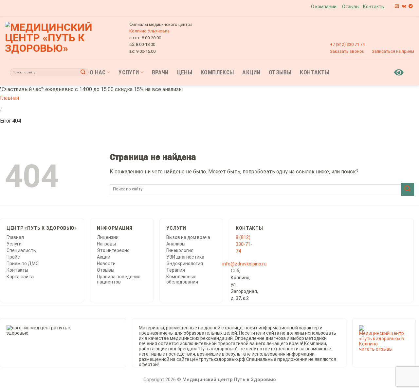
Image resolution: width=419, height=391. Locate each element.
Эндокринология (184, 263)
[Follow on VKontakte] (404, 6)
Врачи (160, 72)
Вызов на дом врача (188, 237)
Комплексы (217, 72)
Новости (106, 263)
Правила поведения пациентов (118, 279)
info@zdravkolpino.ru (244, 263)
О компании (324, 6)
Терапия (175, 270)
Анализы (175, 243)
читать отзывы (375, 349)
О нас (98, 72)
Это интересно (113, 250)
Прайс (13, 257)
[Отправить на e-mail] (397, 6)
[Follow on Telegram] (411, 6)
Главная (9, 98)
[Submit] (83, 72)
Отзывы (350, 6)
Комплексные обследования (182, 279)
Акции (251, 72)
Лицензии (107, 237)
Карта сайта (20, 276)
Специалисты (22, 250)
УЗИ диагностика (185, 257)
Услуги (128, 72)
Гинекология (179, 250)
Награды (106, 243)
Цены (184, 72)
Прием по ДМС (23, 263)
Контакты (374, 6)
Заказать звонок (347, 51)
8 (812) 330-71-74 (244, 244)
